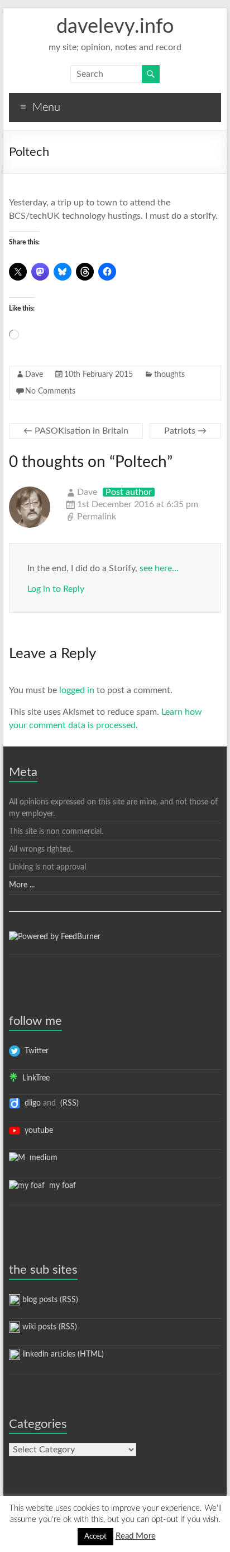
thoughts (169, 375)
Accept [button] (95, 1536)
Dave (34, 375)
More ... (22, 885)
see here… (159, 568)
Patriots (185, 430)
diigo (30, 1103)
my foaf (60, 1186)
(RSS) (68, 1103)
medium (41, 1158)
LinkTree (34, 1078)
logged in (76, 690)
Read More (136, 1536)
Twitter (34, 1051)
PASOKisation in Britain (75, 430)
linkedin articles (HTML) (62, 1354)
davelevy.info (115, 27)
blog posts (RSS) (49, 1300)
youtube (36, 1130)
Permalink (96, 516)
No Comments (50, 391)
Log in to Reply (55, 589)
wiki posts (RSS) (48, 1327)
